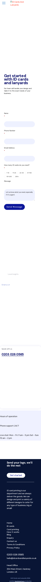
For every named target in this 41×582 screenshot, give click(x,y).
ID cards (10, 526)
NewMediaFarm (19, 581)
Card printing (13, 529)
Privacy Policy (13, 547)
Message (7, 181)
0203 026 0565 (13, 354)
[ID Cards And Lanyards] (20, 3)
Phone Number (9, 132)
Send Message (14, 207)
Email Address (9, 149)
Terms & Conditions (16, 544)
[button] (16, 475)
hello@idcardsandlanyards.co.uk (19, 289)
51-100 (29, 173)
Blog (9, 534)
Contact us (12, 541)
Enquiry (10, 538)
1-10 (7, 173)
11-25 (14, 173)
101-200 (9, 176)
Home (9, 523)
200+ (17, 176)
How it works (13, 532)
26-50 (21, 173)
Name (6, 114)
